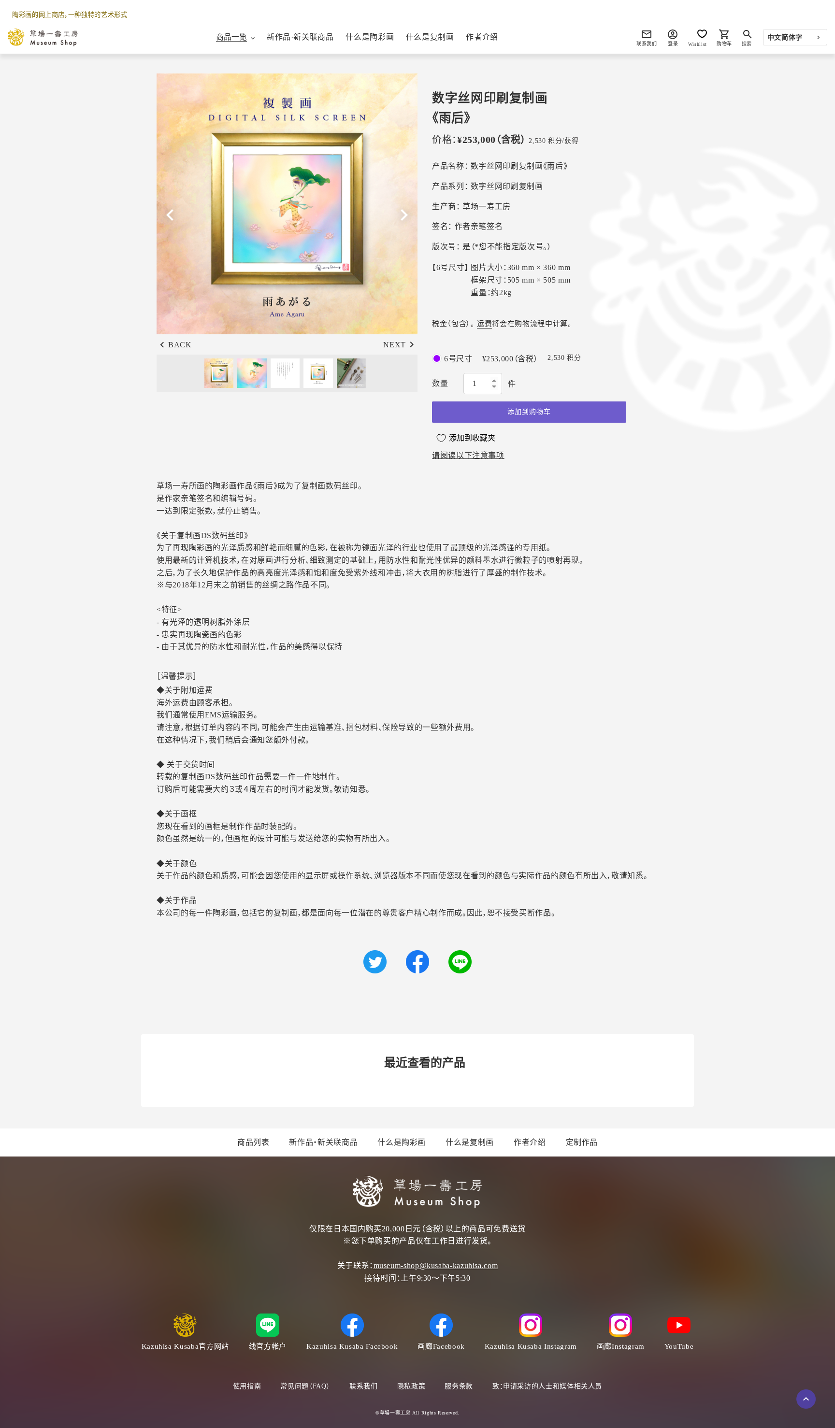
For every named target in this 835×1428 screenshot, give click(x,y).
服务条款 (459, 1386)
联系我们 (363, 1386)
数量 (440, 383)
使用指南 (247, 1386)
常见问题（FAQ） (305, 1386)
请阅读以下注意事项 (468, 455)
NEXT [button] (394, 345)
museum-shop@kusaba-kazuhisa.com (436, 1265)
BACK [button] (180, 345)
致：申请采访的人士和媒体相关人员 (547, 1386)
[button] (404, 215)
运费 (484, 324)
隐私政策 (411, 1386)
